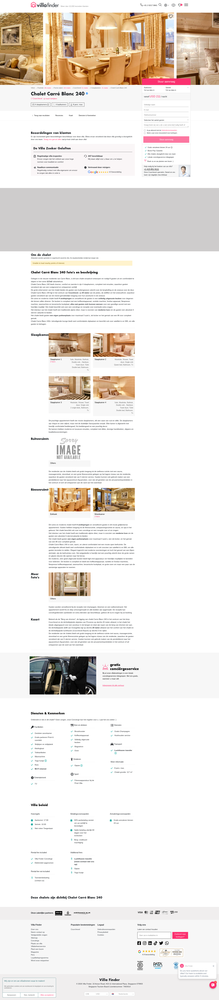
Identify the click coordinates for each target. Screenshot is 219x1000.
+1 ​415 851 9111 (151, 169)
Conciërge (35, 941)
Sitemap (34, 938)
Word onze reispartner (40, 960)
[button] (83, 272)
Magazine (35, 952)
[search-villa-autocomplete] (160, 5)
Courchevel (37, 98)
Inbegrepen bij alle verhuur (113, 685)
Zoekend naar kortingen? (180, 935)
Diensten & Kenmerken (87, 115)
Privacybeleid (102, 932)
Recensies (59, 115)
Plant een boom (37, 949)
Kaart (71, 115)
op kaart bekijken (50, 99)
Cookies (100, 935)
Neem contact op (38, 932)
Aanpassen (11, 995)
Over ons (34, 929)
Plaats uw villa (36, 943)
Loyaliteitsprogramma (39, 958)
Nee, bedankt (29, 995)
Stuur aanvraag (166, 139)
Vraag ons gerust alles (52, 139)
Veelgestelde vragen (39, 935)
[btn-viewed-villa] (173, 5)
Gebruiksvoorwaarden (169, 130)
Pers (33, 955)
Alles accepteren (47, 995)
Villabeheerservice (38, 946)
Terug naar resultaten (42, 115)
